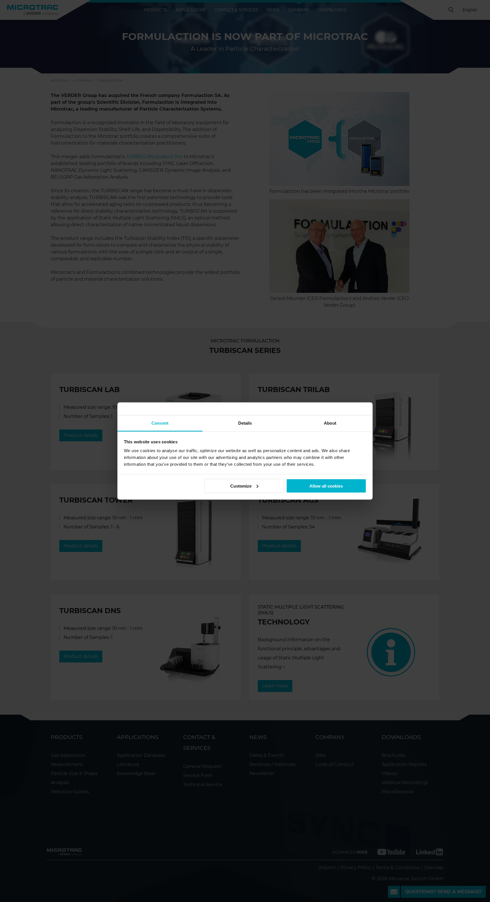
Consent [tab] (159, 423)
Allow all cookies (326, 485)
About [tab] (330, 423)
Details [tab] (245, 423)
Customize (241, 485)
